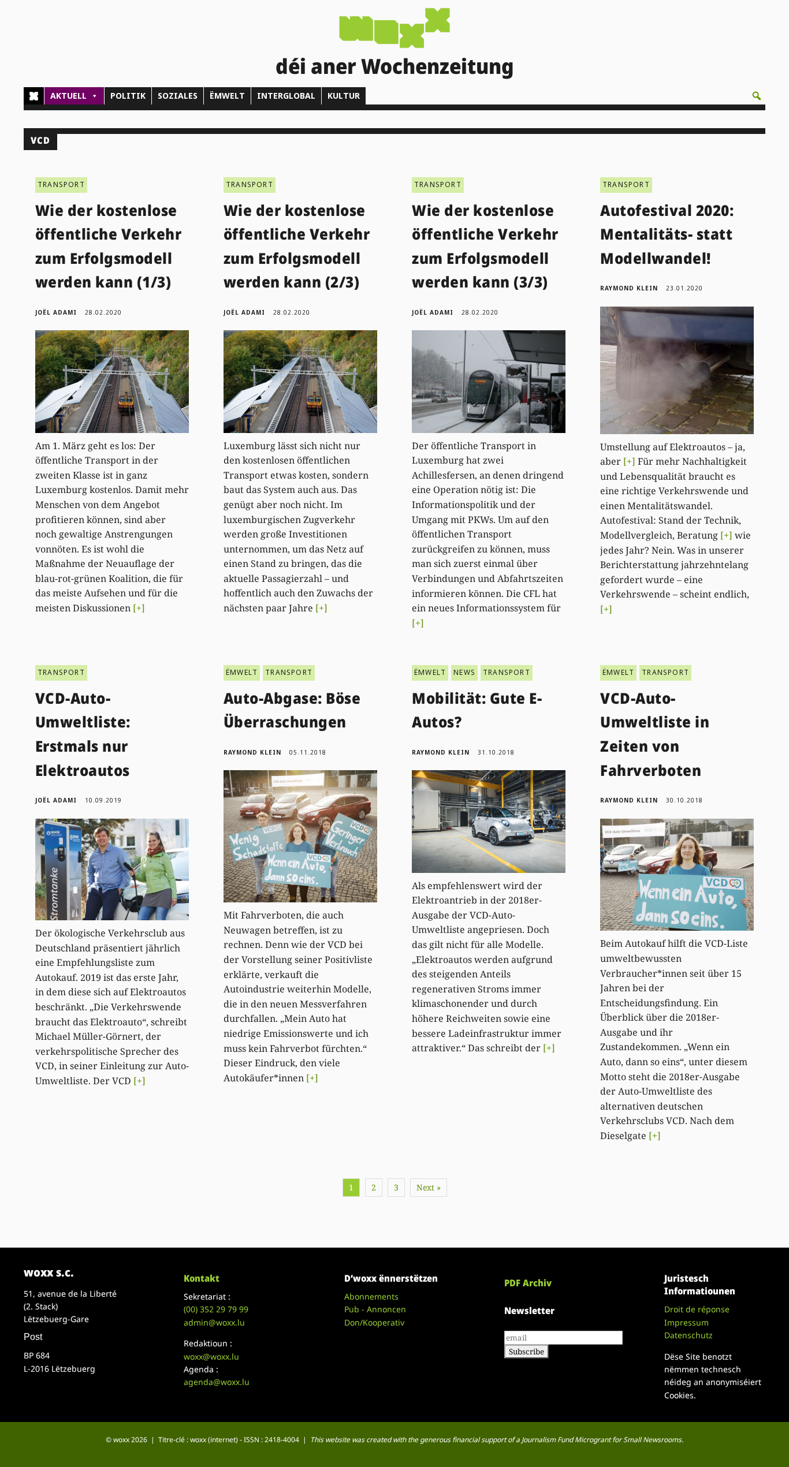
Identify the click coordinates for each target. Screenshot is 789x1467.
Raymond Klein (629, 288)
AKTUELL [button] (68, 95)
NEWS (464, 672)
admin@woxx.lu (214, 1322)
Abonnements (371, 1296)
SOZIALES (178, 95)
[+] (139, 608)
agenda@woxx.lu (217, 1381)
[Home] (34, 95)
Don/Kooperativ (374, 1322)
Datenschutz (688, 1335)
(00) (216, 1309)
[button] (756, 95)
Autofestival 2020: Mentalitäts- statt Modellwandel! (667, 234)
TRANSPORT (61, 184)
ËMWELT (227, 95)
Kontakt (201, 1278)
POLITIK (128, 95)
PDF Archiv (528, 1282)
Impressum (686, 1322)
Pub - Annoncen (375, 1309)
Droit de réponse (697, 1309)
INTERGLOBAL (286, 95)
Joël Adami (56, 312)
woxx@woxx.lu (211, 1356)
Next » (428, 1187)
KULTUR (343, 95)
